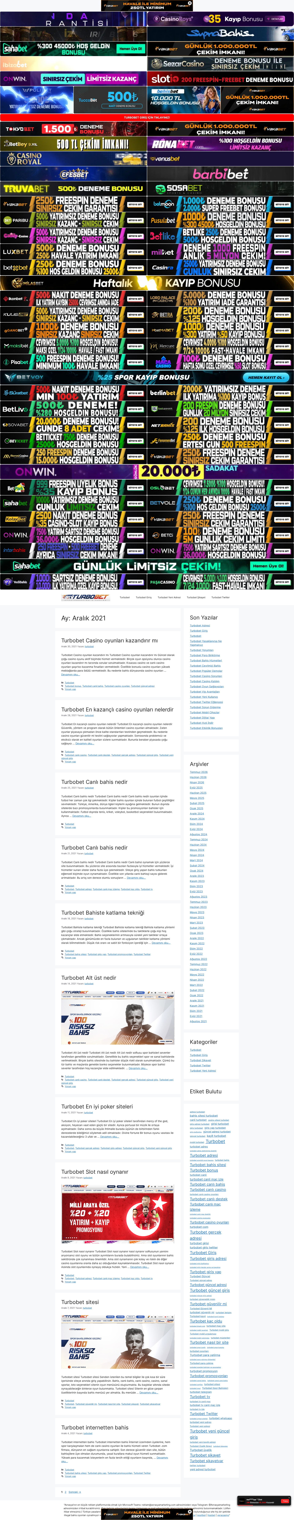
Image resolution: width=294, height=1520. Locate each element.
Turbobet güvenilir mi (86, 1404)
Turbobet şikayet (130, 1404)
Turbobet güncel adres (201, 1280)
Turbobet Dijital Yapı (202, 717)
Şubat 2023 (197, 927)
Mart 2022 (196, 985)
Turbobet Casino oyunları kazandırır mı (109, 640)
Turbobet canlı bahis (92, 686)
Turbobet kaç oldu (130, 889)
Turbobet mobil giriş (219, 1330)
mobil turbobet (197, 1142)
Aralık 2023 (197, 875)
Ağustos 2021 (198, 1021)
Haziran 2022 (198, 969)
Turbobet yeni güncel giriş (159, 1148)
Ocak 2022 (196, 995)
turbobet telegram (201, 1392)
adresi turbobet (197, 1112)
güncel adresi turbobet (217, 1131)
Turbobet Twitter (220, 597)
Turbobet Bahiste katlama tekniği (102, 912)
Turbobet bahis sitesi (75, 954)
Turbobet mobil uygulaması (203, 1334)
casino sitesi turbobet (218, 1120)
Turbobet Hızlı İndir (201, 722)
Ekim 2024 (196, 824)
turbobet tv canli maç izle (205, 1405)
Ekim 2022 (196, 948)
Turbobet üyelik (201, 1450)
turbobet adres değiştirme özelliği (203, 1151)
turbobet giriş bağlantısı (199, 1264)
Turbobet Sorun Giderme (205, 707)
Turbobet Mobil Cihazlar (204, 712)
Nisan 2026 (197, 782)
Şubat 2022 (197, 990)
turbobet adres (199, 1146)
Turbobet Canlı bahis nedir (94, 782)
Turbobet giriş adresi (111, 1148)
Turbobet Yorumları (201, 650)
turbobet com (199, 1227)
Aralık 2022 (197, 938)
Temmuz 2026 (199, 772)
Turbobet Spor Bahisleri (215, 1388)
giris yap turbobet (215, 1127)
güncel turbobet (197, 1136)
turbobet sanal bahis (198, 1381)
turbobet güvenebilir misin (202, 1299)
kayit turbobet (216, 1136)
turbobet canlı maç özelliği (200, 1214)
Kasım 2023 (197, 881)
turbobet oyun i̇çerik (197, 1347)
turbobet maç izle (216, 1325)
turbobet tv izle (197, 1409)
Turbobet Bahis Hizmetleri (206, 660)
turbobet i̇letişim (224, 1312)
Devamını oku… (70, 674)
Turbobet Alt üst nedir (88, 977)
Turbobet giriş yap (97, 954)
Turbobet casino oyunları (117, 686)
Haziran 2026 (198, 777)
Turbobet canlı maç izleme (106, 889)
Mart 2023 (196, 922)
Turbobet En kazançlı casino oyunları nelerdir (117, 709)
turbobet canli (198, 1174)
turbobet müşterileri (220, 1338)
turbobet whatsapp (220, 1418)
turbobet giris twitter (204, 1247)
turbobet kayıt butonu (215, 1317)
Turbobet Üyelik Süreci (201, 1446)
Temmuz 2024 (199, 839)
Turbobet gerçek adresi (123, 755)
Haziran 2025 (198, 792)
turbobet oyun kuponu (215, 1347)
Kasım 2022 (197, 943)
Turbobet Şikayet (196, 597)
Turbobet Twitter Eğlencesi (206, 702)
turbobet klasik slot (197, 1326)
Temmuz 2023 (199, 901)
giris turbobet (196, 1128)
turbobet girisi (199, 1243)
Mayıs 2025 (197, 798)
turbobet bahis (222, 1160)
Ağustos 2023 (198, 896)
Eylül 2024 (196, 829)
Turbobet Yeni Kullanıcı (204, 696)
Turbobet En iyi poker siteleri (97, 1106)
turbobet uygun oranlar (199, 1419)
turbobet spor (195, 1388)
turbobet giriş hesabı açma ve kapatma (205, 1267)
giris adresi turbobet (199, 1124)
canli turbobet (198, 1119)
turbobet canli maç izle (206, 1179)
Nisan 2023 (197, 917)
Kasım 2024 (197, 818)
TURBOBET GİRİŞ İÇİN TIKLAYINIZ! (147, 117)
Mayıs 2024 (197, 850)
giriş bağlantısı (196, 1132)
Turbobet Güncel (200, 1276)
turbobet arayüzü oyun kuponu (201, 1160)
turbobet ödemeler (220, 1446)
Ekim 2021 (196, 1011)
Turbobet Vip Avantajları (205, 691)
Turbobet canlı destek (99, 755)
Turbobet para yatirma (205, 1355)
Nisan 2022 (197, 979)
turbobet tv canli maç (200, 1401)
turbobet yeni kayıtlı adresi (203, 1442)
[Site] (73, 204)
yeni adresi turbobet (202, 1469)
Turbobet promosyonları (119, 954)
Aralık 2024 (197, 813)
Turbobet (125, 597)
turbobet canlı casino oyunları (204, 1194)
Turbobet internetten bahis (94, 1427)
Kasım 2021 (197, 1005)
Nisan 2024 (197, 855)
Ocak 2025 (196, 808)
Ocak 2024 (196, 870)
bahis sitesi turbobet (204, 1115)
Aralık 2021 (197, 1000)
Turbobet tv (147, 889)
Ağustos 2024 (198, 834)
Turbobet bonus (73, 686)
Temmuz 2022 (198, 964)
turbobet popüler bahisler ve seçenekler (205, 1367)
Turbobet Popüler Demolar (206, 670)
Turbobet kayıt (198, 1316)
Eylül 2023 (196, 891)
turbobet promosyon (204, 1371)
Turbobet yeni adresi (200, 1426)
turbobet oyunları (199, 1351)
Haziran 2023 (198, 907)
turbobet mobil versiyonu (199, 1338)
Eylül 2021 (196, 1016)
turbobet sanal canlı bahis (217, 1381)
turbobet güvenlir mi (202, 1312)
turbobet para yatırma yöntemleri (202, 1360)
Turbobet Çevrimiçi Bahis (205, 665)
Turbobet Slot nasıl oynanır (94, 1171)
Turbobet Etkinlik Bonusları (206, 728)
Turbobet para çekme (201, 1363)
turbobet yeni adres (200, 1422)
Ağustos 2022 (198, 959)
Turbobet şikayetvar (150, 1404)
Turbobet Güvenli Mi (201, 1308)
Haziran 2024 (198, 844)
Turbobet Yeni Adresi (169, 597)
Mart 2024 (196, 860)
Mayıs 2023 (197, 912)
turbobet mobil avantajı (199, 1330)
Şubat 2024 (197, 865)
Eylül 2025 (196, 787)
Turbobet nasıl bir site (109, 1404)
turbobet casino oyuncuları (200, 1218)
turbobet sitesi (212, 1384)
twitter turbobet (197, 1465)
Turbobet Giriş (144, 597)
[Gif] (147, 283)
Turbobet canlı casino (76, 755)
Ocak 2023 (196, 933)
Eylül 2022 (196, 953)
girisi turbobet (220, 1123)
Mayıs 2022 (197, 974)
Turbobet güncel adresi (143, 686)
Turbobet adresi (83, 889)
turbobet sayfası (196, 1385)
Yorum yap (70, 689)
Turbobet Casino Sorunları (206, 676)
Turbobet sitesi (80, 1302)
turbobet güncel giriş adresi (201, 1296)
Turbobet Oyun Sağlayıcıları (207, 686)
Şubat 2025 (197, 803)
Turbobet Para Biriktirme (205, 655)
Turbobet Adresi (200, 625)
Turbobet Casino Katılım (204, 681)
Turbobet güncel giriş (147, 755)
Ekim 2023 (196, 886)
